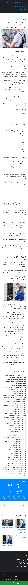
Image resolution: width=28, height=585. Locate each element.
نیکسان (21, 16)
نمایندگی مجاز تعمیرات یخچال (9, 459)
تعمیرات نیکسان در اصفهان (21, 389)
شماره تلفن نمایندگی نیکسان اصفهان (9, 405)
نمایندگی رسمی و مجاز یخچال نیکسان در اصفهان (18, 455)
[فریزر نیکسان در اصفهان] (7, 539)
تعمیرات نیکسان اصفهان (10, 387)
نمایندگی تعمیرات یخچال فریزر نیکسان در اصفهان (18, 425)
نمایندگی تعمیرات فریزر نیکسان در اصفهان (19, 419)
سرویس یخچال (8, 401)
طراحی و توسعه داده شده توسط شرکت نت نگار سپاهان (14, 574)
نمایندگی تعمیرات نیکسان (21, 421)
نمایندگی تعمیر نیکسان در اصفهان (8, 417)
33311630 (23, 117)
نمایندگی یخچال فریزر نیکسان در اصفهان (19, 467)
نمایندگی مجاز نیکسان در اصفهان (20, 461)
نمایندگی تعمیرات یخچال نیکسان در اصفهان (18, 427)
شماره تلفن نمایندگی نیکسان (21, 405)
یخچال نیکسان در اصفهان (15, 473)
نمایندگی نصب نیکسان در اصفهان (20, 463)
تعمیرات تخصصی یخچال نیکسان (20, 383)
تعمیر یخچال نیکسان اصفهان (13, 379)
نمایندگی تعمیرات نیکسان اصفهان (10, 421)
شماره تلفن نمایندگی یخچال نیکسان (20, 409)
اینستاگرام (20, 371)
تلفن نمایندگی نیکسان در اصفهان (9, 397)
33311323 (23, 113)
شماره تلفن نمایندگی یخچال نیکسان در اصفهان (18, 413)
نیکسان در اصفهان (7, 471)
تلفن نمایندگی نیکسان (7, 395)
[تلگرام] (10, 579)
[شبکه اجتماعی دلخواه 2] (7, 579)
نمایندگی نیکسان (10, 463)
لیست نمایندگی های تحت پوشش (18, 167)
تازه (14, 505)
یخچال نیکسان (23, 473)
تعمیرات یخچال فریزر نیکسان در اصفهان (19, 391)
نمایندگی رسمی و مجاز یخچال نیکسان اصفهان (18, 453)
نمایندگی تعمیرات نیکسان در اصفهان (20, 423)
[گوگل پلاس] (21, 579)
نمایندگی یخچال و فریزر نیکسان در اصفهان (19, 471)
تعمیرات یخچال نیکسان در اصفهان (20, 393)
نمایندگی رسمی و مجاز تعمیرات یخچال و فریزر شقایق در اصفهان (15, 441)
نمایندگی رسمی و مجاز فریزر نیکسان (20, 443)
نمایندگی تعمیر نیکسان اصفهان (21, 417)
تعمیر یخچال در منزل (11, 377)
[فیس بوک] (19, 579)
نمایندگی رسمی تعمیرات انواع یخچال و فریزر (18, 431)
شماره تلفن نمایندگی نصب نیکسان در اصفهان (18, 403)
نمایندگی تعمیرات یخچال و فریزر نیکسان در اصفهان (17, 429)
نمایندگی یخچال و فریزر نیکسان (7, 469)
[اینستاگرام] (12, 579)
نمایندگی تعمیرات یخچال (8, 423)
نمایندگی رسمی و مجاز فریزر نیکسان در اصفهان (18, 447)
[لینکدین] (16, 579)
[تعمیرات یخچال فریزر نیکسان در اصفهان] (21, 523)
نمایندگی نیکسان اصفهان (22, 465)
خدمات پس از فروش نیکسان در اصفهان (19, 401)
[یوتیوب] (14, 579)
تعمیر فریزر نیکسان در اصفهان (21, 377)
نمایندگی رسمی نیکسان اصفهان (20, 437)
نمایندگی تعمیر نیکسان (13, 415)
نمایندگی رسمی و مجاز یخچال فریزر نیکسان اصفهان (17, 449)
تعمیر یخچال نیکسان (22, 379)
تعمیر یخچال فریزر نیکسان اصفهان (7, 528)
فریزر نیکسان (7, 413)
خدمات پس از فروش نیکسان (21, 399)
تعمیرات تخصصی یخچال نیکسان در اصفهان (18, 385)
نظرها (4, 505)
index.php (18, 375)
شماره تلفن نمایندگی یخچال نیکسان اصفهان (18, 411)
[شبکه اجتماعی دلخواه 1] (9, 579)
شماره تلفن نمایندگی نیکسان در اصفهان (19, 407)
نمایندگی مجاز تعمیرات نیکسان (21, 459)
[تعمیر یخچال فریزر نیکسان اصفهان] (7, 522)
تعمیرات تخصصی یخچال (10, 381)
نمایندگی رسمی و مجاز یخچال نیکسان (19, 451)
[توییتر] (18, 579)
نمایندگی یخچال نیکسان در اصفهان (20, 469)
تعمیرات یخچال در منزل (11, 389)
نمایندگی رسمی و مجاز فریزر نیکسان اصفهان (18, 445)
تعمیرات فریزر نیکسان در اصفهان (20, 387)
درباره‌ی (12, 576)
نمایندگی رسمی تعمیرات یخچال (21, 433)
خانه (25, 16)
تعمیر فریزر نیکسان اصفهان (9, 375)
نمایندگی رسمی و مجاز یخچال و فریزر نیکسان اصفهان (17, 457)
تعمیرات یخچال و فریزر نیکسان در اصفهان (19, 395)
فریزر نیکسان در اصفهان (22, 415)
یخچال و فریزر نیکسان (22, 475)
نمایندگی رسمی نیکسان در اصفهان (8, 437)
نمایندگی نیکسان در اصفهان (11, 465)
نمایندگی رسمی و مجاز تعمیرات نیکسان (19, 439)
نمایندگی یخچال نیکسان (7, 467)
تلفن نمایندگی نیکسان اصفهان (21, 397)
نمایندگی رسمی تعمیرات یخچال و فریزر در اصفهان (17, 435)
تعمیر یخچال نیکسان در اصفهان (20, 381)
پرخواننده (23, 505)
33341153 (22, 566)
